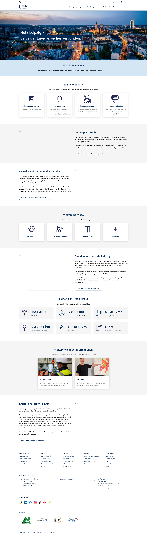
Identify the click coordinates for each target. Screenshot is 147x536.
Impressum (22, 532)
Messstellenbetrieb (103, 7)
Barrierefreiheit (42, 532)
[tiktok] (40, 502)
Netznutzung (89, 7)
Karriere (86, 464)
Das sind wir (110, 456)
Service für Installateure (48, 464)
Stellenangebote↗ (89, 461)
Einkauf (108, 464)
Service (115, 7)
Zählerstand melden (47, 456)
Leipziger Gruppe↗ (111, 458)
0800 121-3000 (28, 481)
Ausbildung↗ (88, 458)
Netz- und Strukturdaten (70, 464)
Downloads (44, 466)
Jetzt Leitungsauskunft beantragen (89, 154)
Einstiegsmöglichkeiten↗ (92, 456)
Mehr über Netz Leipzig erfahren (88, 288)
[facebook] (30, 502)
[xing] (49, 502)
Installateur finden (68, 456)
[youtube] (45, 502)
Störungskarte (67, 458)
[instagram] (35, 502)
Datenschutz (31, 532)
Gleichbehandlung (68, 461)
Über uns (124, 7)
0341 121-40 (102, 481)
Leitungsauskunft (46, 461)
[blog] (21, 502)
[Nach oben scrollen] (141, 531)
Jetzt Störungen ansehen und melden (33, 197)
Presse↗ (109, 466)
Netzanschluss (23, 456)
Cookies (51, 532)
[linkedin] (26, 502)
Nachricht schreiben (66, 479)
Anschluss (63, 7)
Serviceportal (67, 466)
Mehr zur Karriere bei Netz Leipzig (32, 440)
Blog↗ (108, 461)
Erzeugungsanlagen (76, 7)
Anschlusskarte (45, 458)
